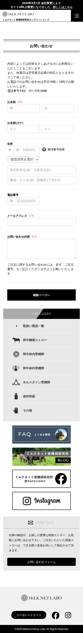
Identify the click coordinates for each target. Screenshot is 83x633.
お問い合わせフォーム (41, 562)
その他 (27, 410)
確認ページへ (41, 295)
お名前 (11, 101)
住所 (10, 143)
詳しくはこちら (63, 7)
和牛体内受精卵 (33, 354)
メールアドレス (17, 215)
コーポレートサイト (29, 615)
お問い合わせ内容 (18, 236)
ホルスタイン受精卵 (36, 382)
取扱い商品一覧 (33, 326)
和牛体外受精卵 (33, 368)
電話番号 (13, 194)
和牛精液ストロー (35, 340)
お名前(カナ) (15, 122)
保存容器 (29, 396)
